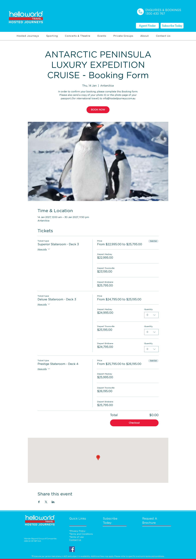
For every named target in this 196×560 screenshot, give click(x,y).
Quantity (148, 309)
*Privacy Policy (77, 531)
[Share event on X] (46, 502)
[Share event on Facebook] (39, 502)
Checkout (134, 423)
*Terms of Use (76, 537)
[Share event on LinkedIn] (53, 502)
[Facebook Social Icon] (72, 549)
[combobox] (151, 315)
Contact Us (75, 540)
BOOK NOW (98, 110)
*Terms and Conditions (81, 534)
